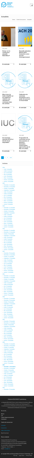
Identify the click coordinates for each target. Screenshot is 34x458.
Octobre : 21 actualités (9, 256)
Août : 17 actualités (8, 282)
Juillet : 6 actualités (8, 171)
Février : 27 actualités (8, 316)
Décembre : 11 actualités (9, 230)
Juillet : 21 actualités (8, 375)
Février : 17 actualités (8, 293)
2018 (3, 342)
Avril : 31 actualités (8, 358)
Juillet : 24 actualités (8, 352)
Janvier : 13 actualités (8, 340)
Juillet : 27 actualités (8, 262)
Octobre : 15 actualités (9, 279)
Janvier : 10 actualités (8, 181)
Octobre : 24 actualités (9, 370)
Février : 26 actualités (8, 384)
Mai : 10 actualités (8, 174)
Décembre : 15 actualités (9, 344)
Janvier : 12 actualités (8, 249)
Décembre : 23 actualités (9, 389)
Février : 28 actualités (8, 248)
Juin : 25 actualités (8, 263)
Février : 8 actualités (8, 202)
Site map (15, 455)
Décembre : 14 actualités (9, 366)
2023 (3, 228)
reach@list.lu (7, 448)
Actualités (3, 425)
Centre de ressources (21, 19)
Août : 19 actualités (8, 237)
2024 (3, 206)
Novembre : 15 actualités (9, 232)
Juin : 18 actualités (8, 172)
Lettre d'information (5, 430)
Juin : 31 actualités (8, 241)
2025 (3, 183)
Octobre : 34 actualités (9, 302)
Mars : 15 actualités (8, 200)
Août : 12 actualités (8, 351)
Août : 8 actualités (8, 328)
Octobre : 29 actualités (9, 234)
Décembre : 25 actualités (9, 298)
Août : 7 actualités (8, 214)
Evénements (4, 428)
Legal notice (21, 455)
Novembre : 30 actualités (9, 300)
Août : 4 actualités (8, 169)
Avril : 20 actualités (8, 176)
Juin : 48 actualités (8, 377)
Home (13, 19)
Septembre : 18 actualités (9, 326)
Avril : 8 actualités (8, 335)
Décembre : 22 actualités (9, 185)
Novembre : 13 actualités (9, 186)
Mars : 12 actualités (8, 178)
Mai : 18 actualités (8, 220)
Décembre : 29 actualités (9, 321)
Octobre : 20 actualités (9, 324)
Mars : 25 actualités (8, 268)
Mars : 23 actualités (8, 291)
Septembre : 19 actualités (9, 372)
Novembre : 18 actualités (9, 209)
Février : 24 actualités (8, 270)
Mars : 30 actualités (8, 382)
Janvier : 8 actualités (8, 204)
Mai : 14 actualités (8, 197)
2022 (3, 251)
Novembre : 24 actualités (9, 368)
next (11, 157)
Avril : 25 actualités (8, 289)
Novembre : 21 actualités (9, 323)
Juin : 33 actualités (8, 354)
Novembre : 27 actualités (9, 277)
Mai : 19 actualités (8, 333)
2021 (3, 274)
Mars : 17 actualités (8, 223)
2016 (3, 387)
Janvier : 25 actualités (8, 363)
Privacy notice (29, 455)
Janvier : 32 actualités (8, 295)
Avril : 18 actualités (8, 244)
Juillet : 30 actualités (8, 284)
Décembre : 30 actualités (9, 253)
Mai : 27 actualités (8, 379)
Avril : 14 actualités (8, 199)
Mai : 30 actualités (8, 310)
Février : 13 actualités (8, 179)
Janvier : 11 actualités (8, 227)
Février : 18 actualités (8, 225)
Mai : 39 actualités (8, 356)
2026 (3, 167)
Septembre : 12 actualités (9, 235)
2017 (3, 365)
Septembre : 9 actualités (9, 190)
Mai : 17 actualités (8, 265)
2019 (3, 319)
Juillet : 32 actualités (8, 307)
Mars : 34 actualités (8, 246)
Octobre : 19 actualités (9, 188)
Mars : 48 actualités (8, 359)
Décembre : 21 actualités (9, 207)
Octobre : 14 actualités (9, 211)
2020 (3, 296)
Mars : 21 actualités (8, 337)
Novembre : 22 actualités (9, 255)
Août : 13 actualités (8, 192)
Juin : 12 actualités (8, 195)
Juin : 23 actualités (8, 286)
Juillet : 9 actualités (8, 239)
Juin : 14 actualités (8, 331)
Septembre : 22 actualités (9, 258)
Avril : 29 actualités (8, 312)
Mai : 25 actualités (8, 242)
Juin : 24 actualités (8, 309)
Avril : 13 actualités (8, 221)
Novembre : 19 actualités (9, 345)
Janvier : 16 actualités (8, 317)
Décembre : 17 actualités (9, 275)
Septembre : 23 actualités (9, 281)
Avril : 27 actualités (8, 267)
